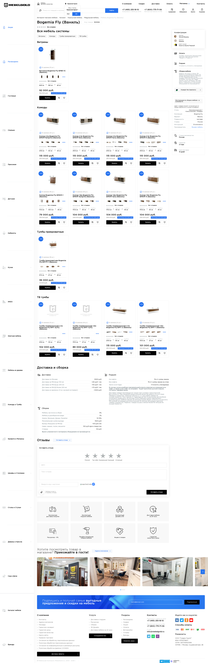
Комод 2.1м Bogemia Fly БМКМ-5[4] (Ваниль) (116, 137)
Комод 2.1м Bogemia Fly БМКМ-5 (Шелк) (153, 142)
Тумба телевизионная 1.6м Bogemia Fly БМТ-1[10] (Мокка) (80, 334)
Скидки (142, 4)
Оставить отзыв (62, 440)
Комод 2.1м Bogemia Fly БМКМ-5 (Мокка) (158, 142)
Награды (42, 624)
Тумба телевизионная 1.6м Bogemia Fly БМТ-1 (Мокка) (142, 332)
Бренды (126, 635)
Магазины (184, 3)
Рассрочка (95, 622)
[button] (203, 571)
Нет (68, 14)
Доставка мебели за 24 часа (101, 630)
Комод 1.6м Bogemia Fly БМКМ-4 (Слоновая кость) (158, 201)
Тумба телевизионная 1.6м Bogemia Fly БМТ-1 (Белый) (147, 332)
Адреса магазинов (101, 551)
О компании (127, 4)
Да (76, 14)
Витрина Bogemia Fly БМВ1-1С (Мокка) (47, 77)
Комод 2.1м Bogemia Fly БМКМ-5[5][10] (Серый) (52, 142)
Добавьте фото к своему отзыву (51, 492)
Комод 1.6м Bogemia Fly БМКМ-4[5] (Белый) (119, 201)
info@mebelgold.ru (155, 632)
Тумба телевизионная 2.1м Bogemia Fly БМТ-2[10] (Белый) (41, 334)
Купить (47, 98)
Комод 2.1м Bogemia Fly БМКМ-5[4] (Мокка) (125, 142)
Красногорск (72, 3)
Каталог (63, 17)
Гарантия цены (45, 630)
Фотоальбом (128, 630)
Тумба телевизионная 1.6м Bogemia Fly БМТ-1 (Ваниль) (152, 326)
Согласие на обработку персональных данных (57, 640)
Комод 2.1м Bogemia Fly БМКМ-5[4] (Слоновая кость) (108, 142)
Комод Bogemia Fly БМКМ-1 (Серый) (52, 201)
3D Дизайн (95, 627)
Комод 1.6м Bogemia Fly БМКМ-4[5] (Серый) (114, 201)
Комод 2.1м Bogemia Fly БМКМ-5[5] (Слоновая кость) (91, 142)
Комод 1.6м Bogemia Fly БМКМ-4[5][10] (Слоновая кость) (86, 201)
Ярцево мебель (197, 127)
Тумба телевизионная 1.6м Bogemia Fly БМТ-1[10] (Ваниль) (84, 327)
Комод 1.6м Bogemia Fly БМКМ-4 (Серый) (142, 201)
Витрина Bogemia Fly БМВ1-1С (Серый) (52, 77)
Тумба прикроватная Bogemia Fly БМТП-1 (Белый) (47, 267)
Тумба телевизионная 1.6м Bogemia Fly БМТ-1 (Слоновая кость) (153, 332)
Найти (111, 10)
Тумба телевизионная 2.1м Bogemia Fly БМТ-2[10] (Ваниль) (51, 327)
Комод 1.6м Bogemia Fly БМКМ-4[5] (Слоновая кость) (108, 201)
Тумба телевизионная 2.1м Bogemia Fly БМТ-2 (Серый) (108, 332)
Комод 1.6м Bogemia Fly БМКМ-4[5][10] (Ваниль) (83, 195)
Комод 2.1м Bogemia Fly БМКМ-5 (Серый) (142, 142)
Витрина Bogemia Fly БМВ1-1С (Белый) (41, 77)
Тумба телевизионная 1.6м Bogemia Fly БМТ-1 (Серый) (158, 332)
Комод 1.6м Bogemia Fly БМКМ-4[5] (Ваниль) (116, 195)
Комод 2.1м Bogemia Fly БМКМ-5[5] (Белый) (75, 142)
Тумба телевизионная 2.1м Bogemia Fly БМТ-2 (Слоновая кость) (114, 332)
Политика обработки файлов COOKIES (54, 648)
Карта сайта (43, 635)
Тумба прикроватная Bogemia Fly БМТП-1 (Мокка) (58, 267)
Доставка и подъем (98, 619)
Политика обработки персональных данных (55, 643)
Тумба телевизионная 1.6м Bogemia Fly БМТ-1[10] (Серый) (86, 334)
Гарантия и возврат (46, 627)
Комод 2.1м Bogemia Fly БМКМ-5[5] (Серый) (86, 142)
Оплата (169, 4)
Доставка (155, 4)
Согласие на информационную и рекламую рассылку (59, 645)
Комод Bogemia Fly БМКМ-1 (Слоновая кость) (47, 201)
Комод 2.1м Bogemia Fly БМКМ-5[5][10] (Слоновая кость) (58, 142)
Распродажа (128, 619)
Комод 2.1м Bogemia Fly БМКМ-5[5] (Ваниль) (83, 137)
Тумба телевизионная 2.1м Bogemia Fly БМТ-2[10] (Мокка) (47, 334)
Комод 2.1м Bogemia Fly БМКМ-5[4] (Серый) (119, 142)
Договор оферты (58, 654)
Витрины (42, 36)
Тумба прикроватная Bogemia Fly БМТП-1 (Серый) (52, 267)
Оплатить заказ (129, 641)
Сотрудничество (100, 635)
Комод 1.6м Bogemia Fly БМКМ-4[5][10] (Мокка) (91, 201)
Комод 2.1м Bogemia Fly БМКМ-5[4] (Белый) (114, 142)
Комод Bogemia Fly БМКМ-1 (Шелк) (41, 201)
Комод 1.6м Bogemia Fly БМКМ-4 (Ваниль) (150, 195)
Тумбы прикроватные (67, 36)
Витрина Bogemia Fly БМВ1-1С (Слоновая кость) (58, 77)
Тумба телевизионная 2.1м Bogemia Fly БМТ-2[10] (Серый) (52, 334)
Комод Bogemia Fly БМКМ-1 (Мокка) (58, 201)
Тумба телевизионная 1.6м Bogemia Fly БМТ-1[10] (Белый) (75, 334)
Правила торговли (46, 638)
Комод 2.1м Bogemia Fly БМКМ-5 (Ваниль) (150, 137)
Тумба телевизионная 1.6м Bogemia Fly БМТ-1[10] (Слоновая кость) (91, 334)
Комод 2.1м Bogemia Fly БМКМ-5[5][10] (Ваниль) (50, 137)
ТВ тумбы (82, 36)
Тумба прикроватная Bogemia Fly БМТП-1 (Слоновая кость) (41, 267)
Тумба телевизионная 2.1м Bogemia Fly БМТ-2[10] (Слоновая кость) (58, 334)
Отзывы (126, 632)
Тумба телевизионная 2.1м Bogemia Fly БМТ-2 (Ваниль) (118, 326)
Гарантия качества (46, 632)
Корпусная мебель (75, 17)
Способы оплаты (183, 625)
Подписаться (192, 602)
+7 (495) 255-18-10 (130, 10)
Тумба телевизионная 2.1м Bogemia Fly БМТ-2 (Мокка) (125, 332)
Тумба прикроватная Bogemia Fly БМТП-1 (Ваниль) (52, 261)
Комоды (52, 36)
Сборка (93, 624)
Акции (125, 624)
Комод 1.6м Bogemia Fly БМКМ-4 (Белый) (153, 201)
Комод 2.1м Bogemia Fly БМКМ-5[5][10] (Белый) (41, 142)
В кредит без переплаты (188, 89)
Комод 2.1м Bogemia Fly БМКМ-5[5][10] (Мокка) (47, 142)
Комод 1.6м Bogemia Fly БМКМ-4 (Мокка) (147, 201)
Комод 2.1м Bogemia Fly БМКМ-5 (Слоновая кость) (147, 142)
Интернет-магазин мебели (47, 17)
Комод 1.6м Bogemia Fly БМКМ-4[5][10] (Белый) (80, 201)
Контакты (201, 4)
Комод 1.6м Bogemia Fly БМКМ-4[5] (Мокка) (125, 201)
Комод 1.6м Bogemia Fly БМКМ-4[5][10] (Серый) (75, 201)
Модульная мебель (91, 17)
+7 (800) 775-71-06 (153, 10)
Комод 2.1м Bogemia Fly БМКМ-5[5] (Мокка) (80, 142)
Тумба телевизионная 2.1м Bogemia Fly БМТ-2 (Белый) (119, 332)
